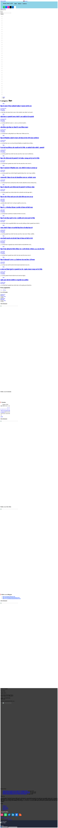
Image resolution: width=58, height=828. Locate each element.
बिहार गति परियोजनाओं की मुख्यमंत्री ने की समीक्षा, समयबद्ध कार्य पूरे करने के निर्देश (19, 158)
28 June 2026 (2, 220)
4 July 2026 (2, 209)
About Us (4, 805)
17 (1, 412)
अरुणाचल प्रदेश (5, 68)
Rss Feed (4, 809)
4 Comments (2, 121)
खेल (3, 87)
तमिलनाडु (4, 57)
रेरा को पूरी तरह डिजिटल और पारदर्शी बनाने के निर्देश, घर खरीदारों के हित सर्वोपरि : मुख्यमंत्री (22, 147)
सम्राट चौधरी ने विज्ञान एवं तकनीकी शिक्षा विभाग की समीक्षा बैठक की (16, 227)
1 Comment (2, 201)
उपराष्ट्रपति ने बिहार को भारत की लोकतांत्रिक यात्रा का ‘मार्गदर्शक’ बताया (18, 177)
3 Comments (2, 232)
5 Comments (2, 110)
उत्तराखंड (4, 22)
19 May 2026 (2, 271)
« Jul (1, 416)
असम (4, 70)
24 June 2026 (2, 230)
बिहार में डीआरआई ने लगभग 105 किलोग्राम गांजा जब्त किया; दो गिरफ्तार (17, 259)
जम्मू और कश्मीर (5, 42)
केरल (3, 61)
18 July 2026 (2, 170)
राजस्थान (4, 29)
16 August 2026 (3, 108)
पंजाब (4, 40)
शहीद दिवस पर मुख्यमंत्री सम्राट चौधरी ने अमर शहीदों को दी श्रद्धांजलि (17, 116)
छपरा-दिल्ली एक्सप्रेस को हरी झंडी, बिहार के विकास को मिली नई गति (16, 238)
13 (5, 410)
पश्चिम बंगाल (4, 51)
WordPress (10, 819)
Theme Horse (7, 818)
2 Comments (2, 131)
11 (2, 410)
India (5, 296)
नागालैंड (4, 81)
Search (1, 11)
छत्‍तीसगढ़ (4, 33)
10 (1, 410)
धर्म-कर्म (4, 79)
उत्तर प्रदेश (4, 27)
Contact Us (5, 806)
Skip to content (3, 0)
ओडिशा (4, 55)
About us (19, 3)
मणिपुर (4, 72)
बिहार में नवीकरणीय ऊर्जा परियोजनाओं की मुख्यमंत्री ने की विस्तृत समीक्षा (17, 187)
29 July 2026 (2, 160)
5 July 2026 (2, 199)
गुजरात (4, 48)
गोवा (3, 53)
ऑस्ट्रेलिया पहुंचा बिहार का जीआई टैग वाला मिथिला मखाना (14, 127)
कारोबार (4, 85)
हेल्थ (3, 89)
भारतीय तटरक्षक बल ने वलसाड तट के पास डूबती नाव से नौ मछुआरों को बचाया (15, 790)
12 (3, 410)
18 (2, 412)
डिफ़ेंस (4, 20)
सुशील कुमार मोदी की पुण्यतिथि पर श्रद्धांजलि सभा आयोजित (14, 280)
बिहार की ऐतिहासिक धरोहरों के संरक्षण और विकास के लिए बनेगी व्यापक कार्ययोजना (19, 138)
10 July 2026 (2, 189)
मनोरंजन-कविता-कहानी (6, 94)
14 (6, 410)
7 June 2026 (2, 251)
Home (15, 3)
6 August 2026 (3, 140)
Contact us (24, 3)
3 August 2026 (3, 149)
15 (8, 410)
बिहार (4, 35)
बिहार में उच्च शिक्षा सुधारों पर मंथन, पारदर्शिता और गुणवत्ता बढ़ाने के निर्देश (17, 218)
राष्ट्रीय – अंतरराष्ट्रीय (6, 18)
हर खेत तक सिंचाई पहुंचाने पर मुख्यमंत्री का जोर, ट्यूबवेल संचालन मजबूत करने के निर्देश (21, 269)
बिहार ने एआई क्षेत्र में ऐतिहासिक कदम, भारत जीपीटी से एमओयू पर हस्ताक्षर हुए (18, 168)
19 (3, 412)
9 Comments (2, 242)
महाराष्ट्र (4, 46)
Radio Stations (5, 808)
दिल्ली (4, 25)
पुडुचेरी (4, 59)
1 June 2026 (2, 262)
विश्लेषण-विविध (5, 92)
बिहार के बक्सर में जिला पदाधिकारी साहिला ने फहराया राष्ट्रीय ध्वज (16, 106)
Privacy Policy (5, 807)
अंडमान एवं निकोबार (5, 66)
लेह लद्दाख (4, 44)
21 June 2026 (2, 240)
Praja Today (2, 109)
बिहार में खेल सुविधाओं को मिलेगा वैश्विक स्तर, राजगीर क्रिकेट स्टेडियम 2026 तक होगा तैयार (22, 249)
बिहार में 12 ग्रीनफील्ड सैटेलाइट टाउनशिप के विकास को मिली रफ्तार (16, 207)
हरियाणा (4, 31)
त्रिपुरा (4, 74)
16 (9, 410)
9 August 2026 (3, 129)
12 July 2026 (2, 179)
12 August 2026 (3, 119)
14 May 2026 (2, 282)
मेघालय (4, 83)
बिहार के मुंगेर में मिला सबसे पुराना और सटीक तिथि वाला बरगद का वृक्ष (16, 196)
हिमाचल (4, 38)
